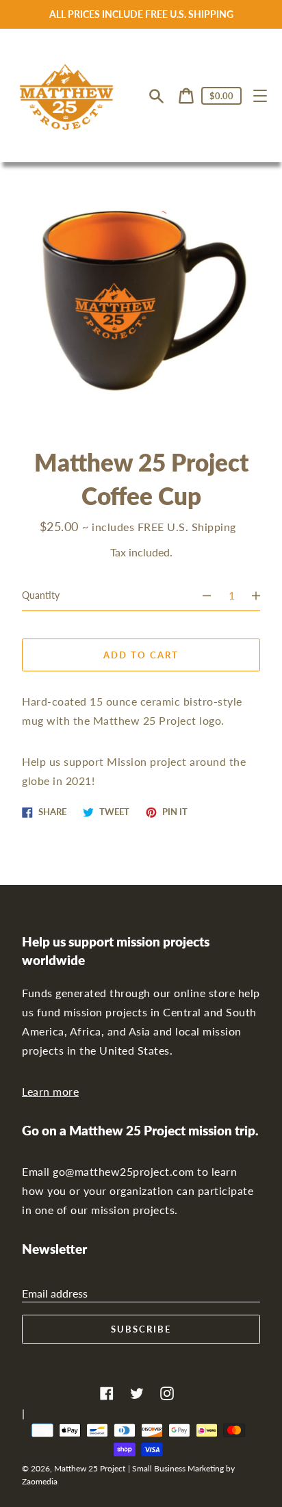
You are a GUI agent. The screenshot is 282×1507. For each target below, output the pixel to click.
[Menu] (260, 96)
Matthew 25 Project (89, 1468)
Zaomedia (39, 1481)
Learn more (50, 1091)
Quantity (41, 595)
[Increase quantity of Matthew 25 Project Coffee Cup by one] (262, 595)
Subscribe (141, 1329)
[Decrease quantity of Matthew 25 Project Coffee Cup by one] (200, 595)
